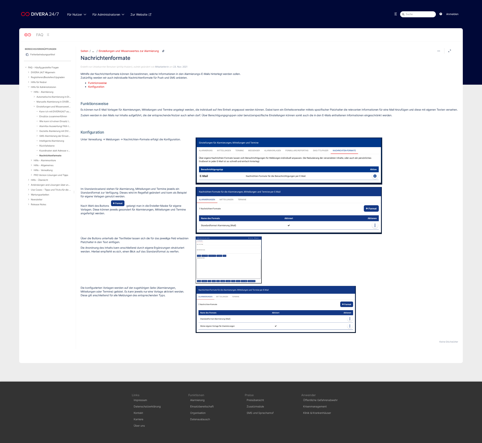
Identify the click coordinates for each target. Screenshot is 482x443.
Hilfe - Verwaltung (43, 170)
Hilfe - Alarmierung (43, 91)
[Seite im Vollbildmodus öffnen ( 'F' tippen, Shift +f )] (449, 51)
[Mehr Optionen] (438, 51)
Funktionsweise (97, 82)
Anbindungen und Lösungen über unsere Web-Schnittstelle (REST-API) (51, 184)
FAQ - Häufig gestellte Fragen (43, 67)
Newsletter (36, 199)
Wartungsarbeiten (40, 194)
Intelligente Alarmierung (51, 140)
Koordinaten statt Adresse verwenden (55, 150)
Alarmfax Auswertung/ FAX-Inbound (55, 126)
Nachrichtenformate (50, 155)
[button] (441, 14)
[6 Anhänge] (163, 50)
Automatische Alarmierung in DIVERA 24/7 (54, 96)
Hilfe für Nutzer (39, 82)
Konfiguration (96, 86)
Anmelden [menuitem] (452, 14)
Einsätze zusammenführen (53, 116)
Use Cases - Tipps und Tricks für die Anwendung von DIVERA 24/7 (51, 189)
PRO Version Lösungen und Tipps (51, 175)
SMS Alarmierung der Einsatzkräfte (55, 135)
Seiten (84, 50)
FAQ (39, 35)
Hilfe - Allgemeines (43, 165)
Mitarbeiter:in (162, 66)
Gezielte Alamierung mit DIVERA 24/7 (55, 131)
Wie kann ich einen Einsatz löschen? (55, 121)
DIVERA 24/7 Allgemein (43, 72)
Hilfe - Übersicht (39, 180)
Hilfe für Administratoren (43, 87)
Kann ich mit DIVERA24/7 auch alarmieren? (55, 111)
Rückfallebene (46, 145)
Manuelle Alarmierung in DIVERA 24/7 (54, 101)
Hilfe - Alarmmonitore (45, 160)
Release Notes (38, 204)
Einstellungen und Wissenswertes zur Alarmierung (54, 106)
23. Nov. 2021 (180, 66)
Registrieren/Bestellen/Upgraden (48, 77)
